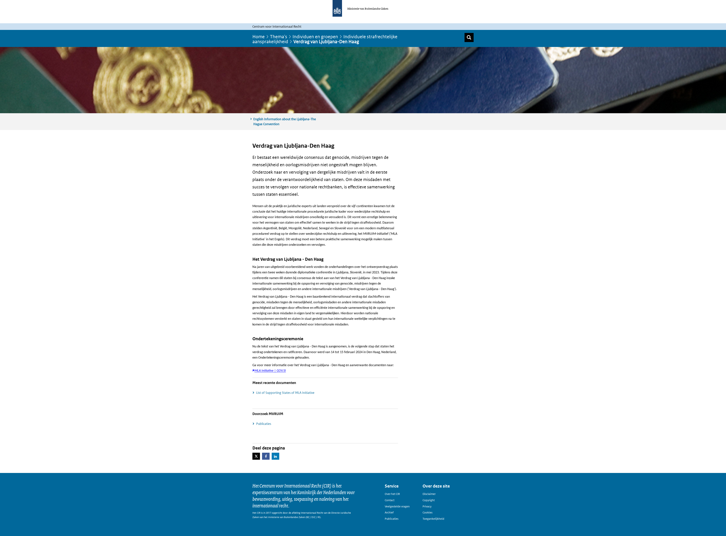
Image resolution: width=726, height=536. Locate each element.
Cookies (427, 512)
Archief (389, 512)
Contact (389, 500)
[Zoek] (469, 37)
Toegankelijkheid (433, 518)
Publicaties (263, 424)
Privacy (427, 506)
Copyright (429, 500)
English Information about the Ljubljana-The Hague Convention (284, 121)
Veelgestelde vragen (397, 506)
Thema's (278, 36)
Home (258, 36)
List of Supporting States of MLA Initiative (285, 393)
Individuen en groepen (315, 36)
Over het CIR (392, 494)
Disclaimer (429, 494)
